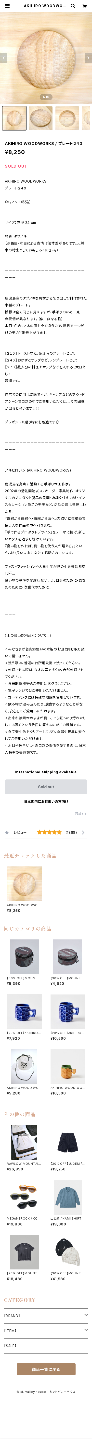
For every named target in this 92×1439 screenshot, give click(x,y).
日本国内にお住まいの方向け (46, 801)
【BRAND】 (12, 1316)
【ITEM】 (10, 1331)
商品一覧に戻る (46, 1369)
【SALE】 (10, 1346)
